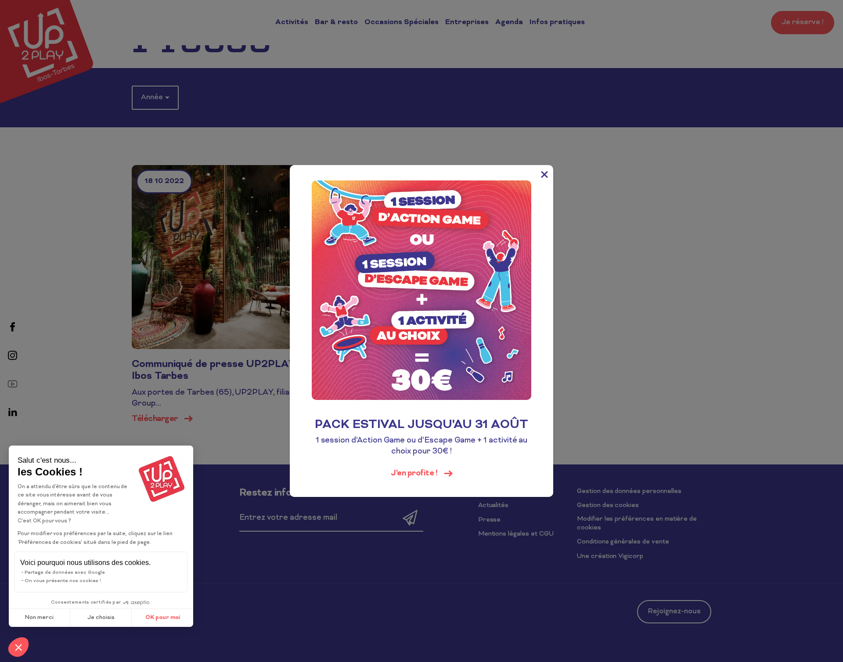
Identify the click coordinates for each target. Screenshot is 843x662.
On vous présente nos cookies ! (63, 581)
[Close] (544, 174)
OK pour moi (162, 617)
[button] (18, 647)
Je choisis (101, 617)
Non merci (39, 617)
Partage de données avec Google (65, 572)
